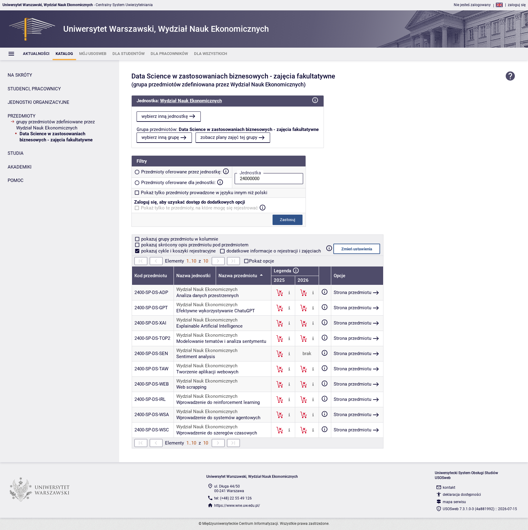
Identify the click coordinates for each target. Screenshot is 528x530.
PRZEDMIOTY (21, 116)
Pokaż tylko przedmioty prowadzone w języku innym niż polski (204, 192)
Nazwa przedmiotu (238, 275)
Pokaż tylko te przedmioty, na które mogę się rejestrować (199, 208)
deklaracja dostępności (462, 494)
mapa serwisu (454, 502)
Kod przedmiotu (150, 275)
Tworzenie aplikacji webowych (207, 372)
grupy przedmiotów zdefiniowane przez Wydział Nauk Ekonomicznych (55, 125)
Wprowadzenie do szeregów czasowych (216, 433)
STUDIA (16, 153)
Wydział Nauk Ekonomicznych (191, 100)
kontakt (449, 487)
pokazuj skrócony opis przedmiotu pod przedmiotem (194, 245)
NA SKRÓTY (20, 75)
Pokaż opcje (261, 261)
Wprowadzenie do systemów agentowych (218, 417)
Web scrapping (191, 387)
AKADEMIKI (19, 167)
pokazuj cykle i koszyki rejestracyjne (178, 251)
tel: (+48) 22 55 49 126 (233, 498)
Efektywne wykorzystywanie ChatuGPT (215, 311)
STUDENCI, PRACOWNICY (34, 89)
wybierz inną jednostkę (164, 116)
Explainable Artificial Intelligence (209, 326)
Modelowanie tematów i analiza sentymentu (221, 341)
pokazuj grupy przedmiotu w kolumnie (179, 239)
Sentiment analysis (195, 356)
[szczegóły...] (289, 292)
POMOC (16, 180)
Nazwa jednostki (193, 275)
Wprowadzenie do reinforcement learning (218, 402)
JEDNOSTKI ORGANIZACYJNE (38, 102)
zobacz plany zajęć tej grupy (228, 137)
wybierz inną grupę (160, 137)
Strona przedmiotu (352, 292)
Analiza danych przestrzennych (207, 295)
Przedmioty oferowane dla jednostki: (178, 182)
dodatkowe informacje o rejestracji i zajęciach (273, 251)
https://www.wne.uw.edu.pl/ (237, 505)
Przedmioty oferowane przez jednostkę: (181, 172)
